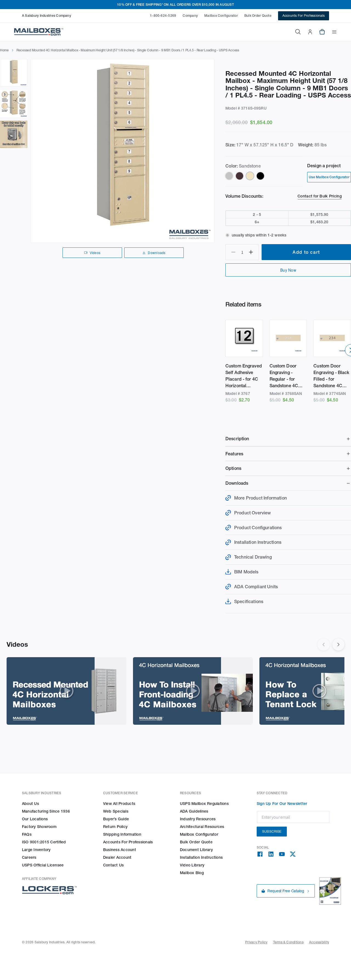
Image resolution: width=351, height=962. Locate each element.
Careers (29, 857)
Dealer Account (117, 857)
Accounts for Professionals (128, 842)
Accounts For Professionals (303, 15)
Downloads (156, 252)
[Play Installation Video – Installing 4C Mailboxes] (193, 691)
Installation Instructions (201, 857)
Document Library (196, 849)
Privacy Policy (256, 942)
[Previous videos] (324, 644)
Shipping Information (122, 834)
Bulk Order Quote (257, 15)
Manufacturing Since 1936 (46, 811)
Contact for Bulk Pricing (320, 196)
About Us (30, 803)
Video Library (192, 865)
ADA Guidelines (194, 811)
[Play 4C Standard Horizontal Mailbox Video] (66, 691)
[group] (122, 151)
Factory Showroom (39, 826)
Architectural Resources (202, 826)
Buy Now (288, 270)
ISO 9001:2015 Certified (44, 842)
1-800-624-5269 (163, 15)
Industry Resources (198, 818)
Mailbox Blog (192, 872)
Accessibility (319, 942)
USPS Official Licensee (43, 865)
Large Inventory (36, 849)
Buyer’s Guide (116, 818)
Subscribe (271, 831)
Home (4, 50)
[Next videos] (338, 644)
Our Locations (35, 818)
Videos (95, 252)
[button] (331, 32)
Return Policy (115, 826)
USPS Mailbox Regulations (204, 803)
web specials (115, 811)
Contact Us (113, 865)
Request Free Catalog (285, 891)
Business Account (119, 849)
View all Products (119, 803)
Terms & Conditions (288, 942)
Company (190, 15)
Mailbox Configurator (221, 15)
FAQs (27, 834)
